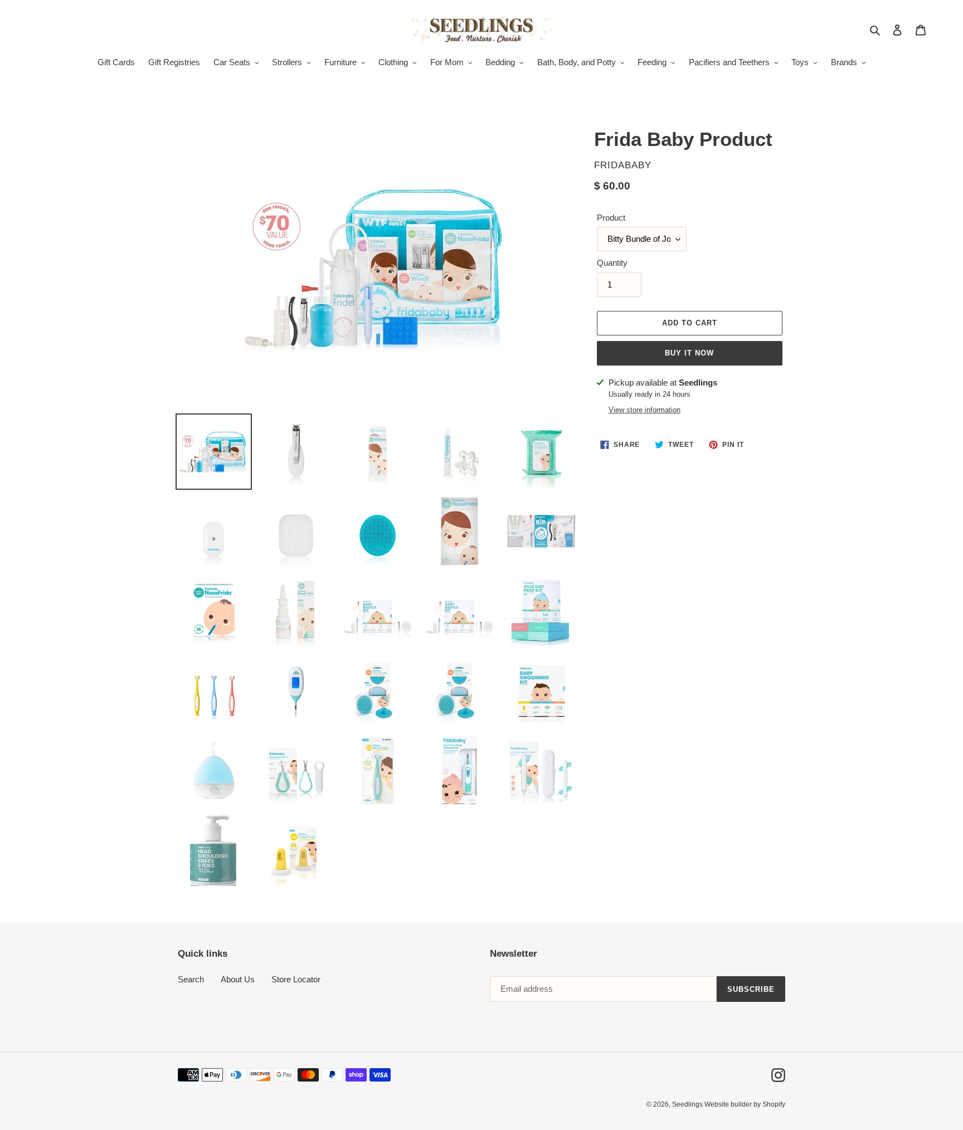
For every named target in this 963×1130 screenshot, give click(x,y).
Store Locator (295, 979)
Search (191, 979)
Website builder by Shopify (744, 1104)
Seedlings (688, 1104)
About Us (238, 979)
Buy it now (689, 353)
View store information (644, 410)
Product (611, 217)
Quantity (612, 262)
